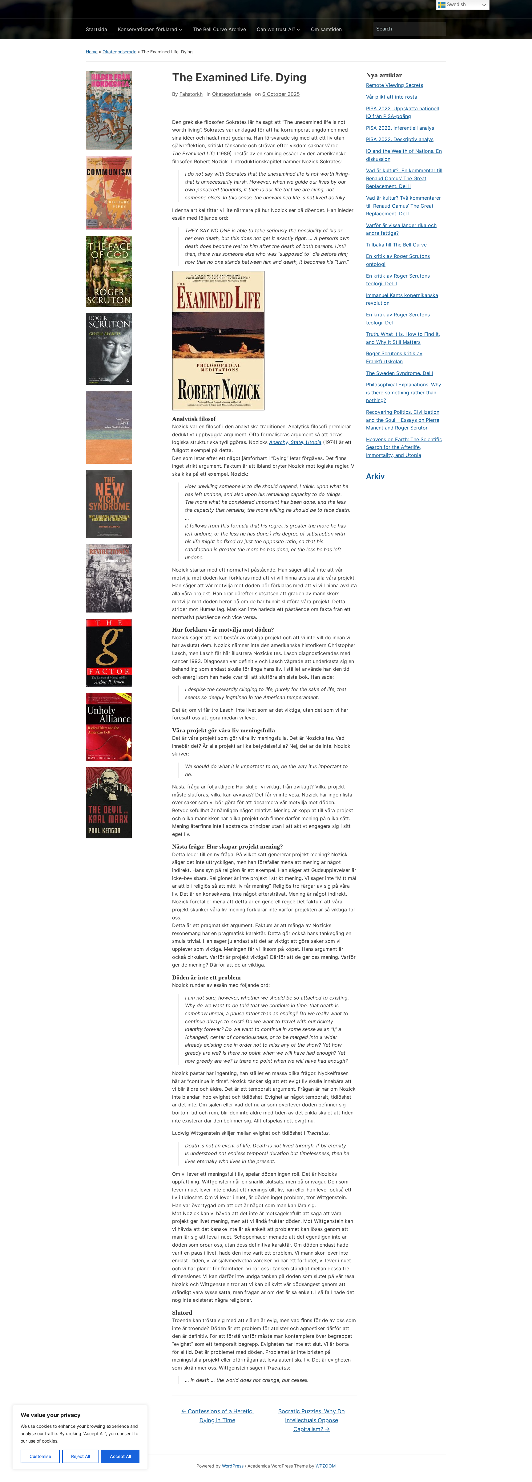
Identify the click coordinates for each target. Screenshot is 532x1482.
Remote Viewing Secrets (394, 85)
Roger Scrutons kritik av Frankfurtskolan (394, 357)
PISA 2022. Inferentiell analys (400, 128)
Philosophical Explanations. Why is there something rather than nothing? (403, 392)
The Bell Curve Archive (219, 29)
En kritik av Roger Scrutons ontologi (398, 260)
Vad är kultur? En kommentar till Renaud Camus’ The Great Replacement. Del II (404, 178)
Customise (40, 1456)
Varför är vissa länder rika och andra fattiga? (401, 229)
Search (438, 29)
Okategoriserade (119, 51)
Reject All (80, 1456)
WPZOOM (326, 1465)
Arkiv (375, 476)
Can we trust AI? (276, 29)
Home (92, 51)
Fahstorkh (191, 94)
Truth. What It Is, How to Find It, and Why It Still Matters (403, 338)
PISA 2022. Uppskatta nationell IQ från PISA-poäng (402, 112)
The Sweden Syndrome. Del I (399, 373)
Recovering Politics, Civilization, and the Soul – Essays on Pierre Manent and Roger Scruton (403, 420)
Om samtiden (326, 29)
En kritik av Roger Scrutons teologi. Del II (398, 280)
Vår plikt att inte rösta (391, 97)
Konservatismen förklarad (147, 29)
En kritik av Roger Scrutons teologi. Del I (398, 318)
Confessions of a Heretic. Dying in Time (217, 1415)
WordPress (233, 1465)
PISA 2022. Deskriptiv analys (399, 139)
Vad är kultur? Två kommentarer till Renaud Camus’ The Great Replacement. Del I (403, 206)
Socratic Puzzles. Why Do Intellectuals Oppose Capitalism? (311, 1420)
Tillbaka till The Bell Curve (396, 245)
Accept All (120, 1456)
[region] (80, 1437)
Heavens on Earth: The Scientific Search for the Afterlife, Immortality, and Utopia (404, 447)
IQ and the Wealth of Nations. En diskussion (404, 155)
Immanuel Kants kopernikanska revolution (402, 299)
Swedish (455, 4)
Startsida (96, 29)
